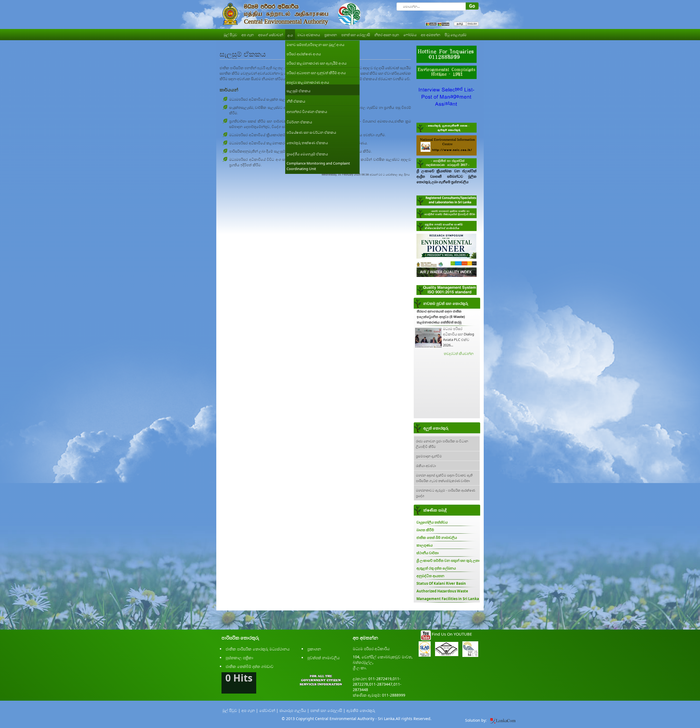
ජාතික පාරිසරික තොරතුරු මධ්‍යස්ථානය (258, 648)
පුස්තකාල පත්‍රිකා (239, 657)
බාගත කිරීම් (425, 529)
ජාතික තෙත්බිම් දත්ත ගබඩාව (249, 666)
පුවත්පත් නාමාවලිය (323, 657)
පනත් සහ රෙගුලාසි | (327, 710)
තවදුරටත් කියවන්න (459, 353)
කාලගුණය (424, 545)
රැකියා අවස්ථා (426, 465)
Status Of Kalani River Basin (441, 583)
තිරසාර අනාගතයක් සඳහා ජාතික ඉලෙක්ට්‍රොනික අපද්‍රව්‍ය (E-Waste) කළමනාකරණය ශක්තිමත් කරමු (441, 316)
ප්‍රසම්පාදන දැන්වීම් (429, 456)
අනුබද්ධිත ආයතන (430, 575)
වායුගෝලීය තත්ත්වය (432, 522)
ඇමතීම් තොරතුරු (360, 710)
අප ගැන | (249, 710)
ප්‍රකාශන (314, 648)
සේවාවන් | (268, 710)
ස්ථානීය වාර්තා (427, 552)
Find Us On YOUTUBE (452, 634)
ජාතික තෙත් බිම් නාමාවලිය (436, 537)
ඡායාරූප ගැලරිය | (294, 710)
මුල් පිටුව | (231, 710)
